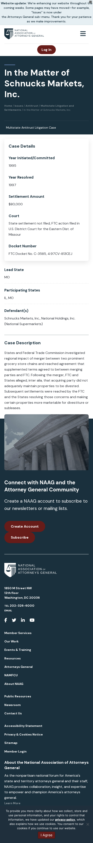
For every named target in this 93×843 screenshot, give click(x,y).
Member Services (18, 633)
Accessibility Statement (23, 726)
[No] (87, 824)
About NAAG (13, 684)
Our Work (11, 641)
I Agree (46, 835)
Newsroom (12, 705)
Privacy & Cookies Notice (23, 734)
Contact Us (13, 713)
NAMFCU (11, 675)
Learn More (12, 803)
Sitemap (11, 743)
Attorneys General (18, 667)
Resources (12, 658)
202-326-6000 (22, 606)
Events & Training (17, 650)
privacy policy (65, 819)
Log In (46, 49)
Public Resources (17, 696)
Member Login (15, 751)
